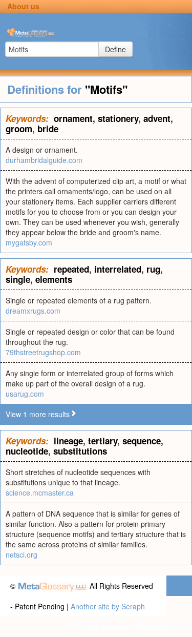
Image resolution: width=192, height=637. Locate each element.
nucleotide (27, 451)
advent (156, 118)
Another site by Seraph (108, 606)
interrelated (117, 269)
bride (47, 128)
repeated (71, 269)
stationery (118, 118)
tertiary (102, 441)
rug (153, 269)
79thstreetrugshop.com (43, 352)
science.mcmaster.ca (40, 492)
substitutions (80, 451)
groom (19, 128)
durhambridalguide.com (44, 160)
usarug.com (25, 393)
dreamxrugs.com (33, 310)
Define (115, 49)
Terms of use (160, 627)
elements (53, 279)
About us (23, 6)
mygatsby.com (29, 242)
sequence (141, 441)
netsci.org (21, 554)
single (18, 279)
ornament (73, 118)
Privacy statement (104, 627)
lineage (68, 441)
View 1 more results (38, 414)
